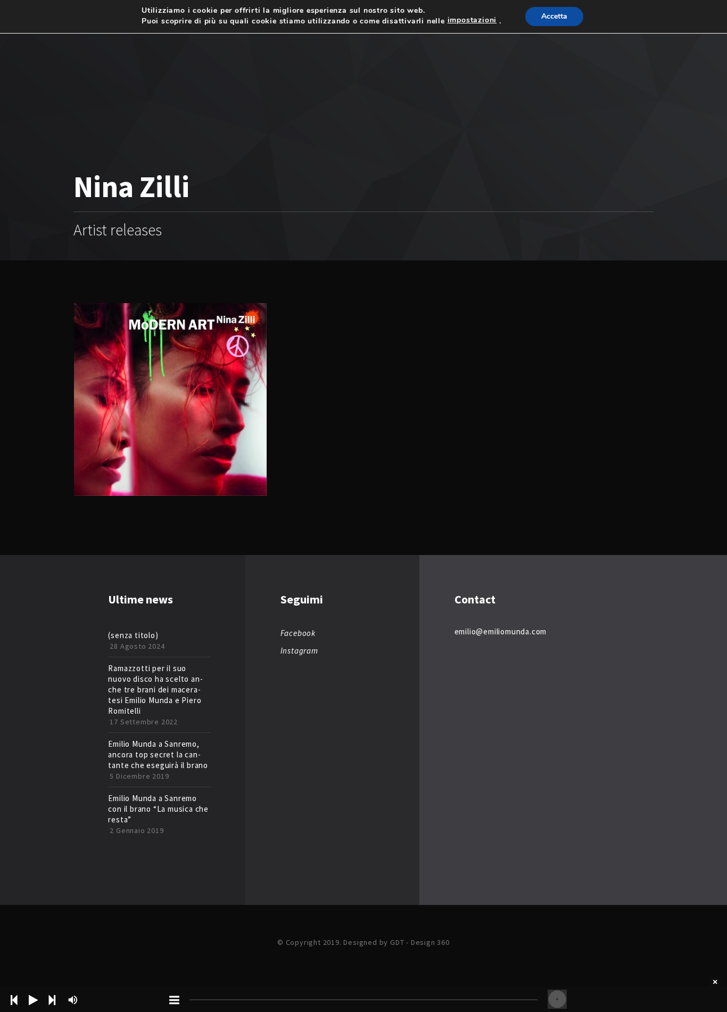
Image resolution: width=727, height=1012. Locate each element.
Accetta (554, 16)
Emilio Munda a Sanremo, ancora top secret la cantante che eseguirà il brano (158, 754)
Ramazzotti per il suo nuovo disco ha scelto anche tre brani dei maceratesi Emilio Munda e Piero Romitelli (155, 689)
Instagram (299, 651)
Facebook (298, 633)
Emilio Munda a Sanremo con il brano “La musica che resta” (158, 809)
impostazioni (472, 20)
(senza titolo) (133, 635)
